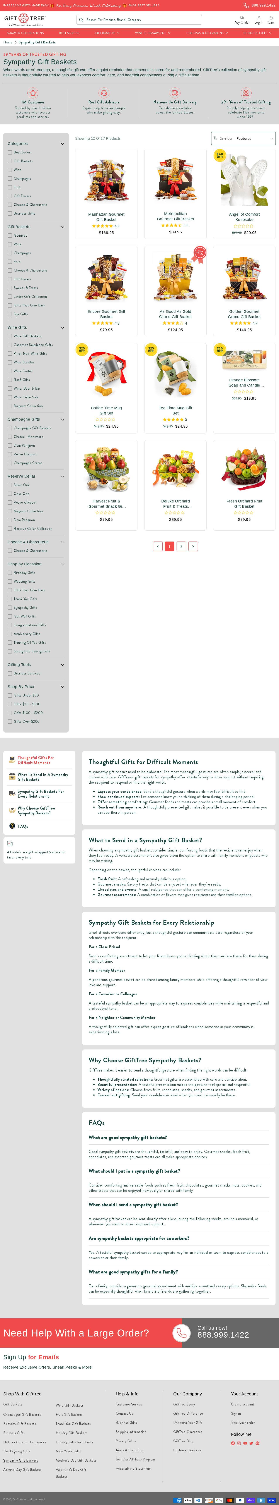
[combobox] (139, 20)
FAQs (23, 826)
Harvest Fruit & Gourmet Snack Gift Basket (106, 504)
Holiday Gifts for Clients (74, 1442)
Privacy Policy (126, 1440)
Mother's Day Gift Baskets (76, 1460)
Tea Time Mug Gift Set (175, 410)
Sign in (236, 1413)
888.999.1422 (223, 1334)
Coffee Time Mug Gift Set (106, 410)
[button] (107, 33)
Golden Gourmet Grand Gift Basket (244, 314)
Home (7, 42)
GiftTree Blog (183, 1440)
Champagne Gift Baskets (22, 1414)
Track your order (243, 1422)
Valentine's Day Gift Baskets (71, 1473)
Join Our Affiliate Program (135, 1459)
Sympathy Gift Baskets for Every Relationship (41, 794)
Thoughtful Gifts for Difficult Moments (36, 760)
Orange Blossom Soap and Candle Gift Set (244, 383)
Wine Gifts (17, 327)
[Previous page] (158, 546)
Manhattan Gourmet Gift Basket (106, 217)
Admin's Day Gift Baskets (22, 1469)
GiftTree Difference (188, 1413)
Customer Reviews (187, 1450)
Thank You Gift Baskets (73, 1423)
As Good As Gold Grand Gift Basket (175, 314)
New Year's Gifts (68, 1451)
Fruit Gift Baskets (69, 1414)
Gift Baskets (19, 227)
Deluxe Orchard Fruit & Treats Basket (175, 504)
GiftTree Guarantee (188, 1431)
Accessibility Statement (134, 1468)
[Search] (81, 20)
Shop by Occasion (25, 564)
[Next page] (193, 546)
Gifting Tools (19, 664)
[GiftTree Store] (25, 19)
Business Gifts (14, 1432)
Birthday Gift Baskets (19, 1423)
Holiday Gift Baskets (71, 1432)
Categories (18, 143)
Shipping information (131, 1431)
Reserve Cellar (21, 476)
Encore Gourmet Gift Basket (106, 314)
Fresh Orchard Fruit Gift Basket (244, 504)
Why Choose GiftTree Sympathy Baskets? (36, 810)
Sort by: (226, 138)
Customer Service (129, 1404)
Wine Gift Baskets (69, 1405)
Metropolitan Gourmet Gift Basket (175, 216)
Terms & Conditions (130, 1450)
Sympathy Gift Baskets (37, 42)
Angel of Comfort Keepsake (244, 217)
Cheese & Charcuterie (28, 542)
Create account (242, 1404)
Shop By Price (21, 687)
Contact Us (124, 1413)
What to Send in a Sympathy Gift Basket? (43, 777)
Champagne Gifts (24, 419)
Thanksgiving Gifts (17, 1451)
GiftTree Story (184, 1404)
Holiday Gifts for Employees (24, 1442)
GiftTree (18, 1499)
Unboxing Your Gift (187, 1422)
